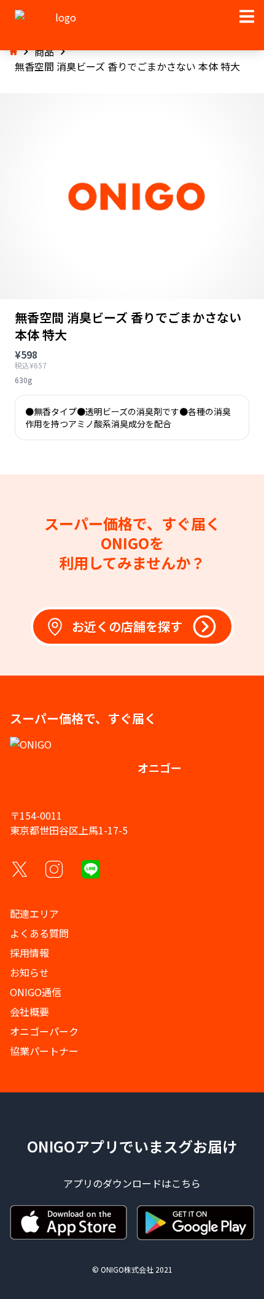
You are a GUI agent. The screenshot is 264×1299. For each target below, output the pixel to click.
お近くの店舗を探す (127, 626)
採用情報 (29, 952)
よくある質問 (39, 933)
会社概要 (29, 1011)
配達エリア (34, 913)
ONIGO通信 (35, 992)
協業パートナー (44, 1050)
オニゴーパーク (44, 1031)
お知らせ (29, 972)
